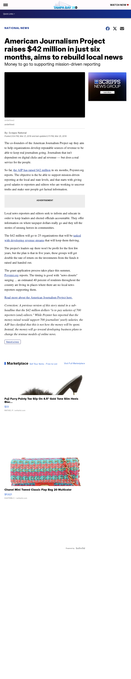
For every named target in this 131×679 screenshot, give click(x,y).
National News (16, 28)
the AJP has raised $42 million (32, 170)
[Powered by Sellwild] (80, 548)
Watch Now (118, 4)
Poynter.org (11, 275)
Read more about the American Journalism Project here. (38, 297)
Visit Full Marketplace (74, 363)
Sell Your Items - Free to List (43, 364)
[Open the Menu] (5, 5)
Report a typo (12, 342)
